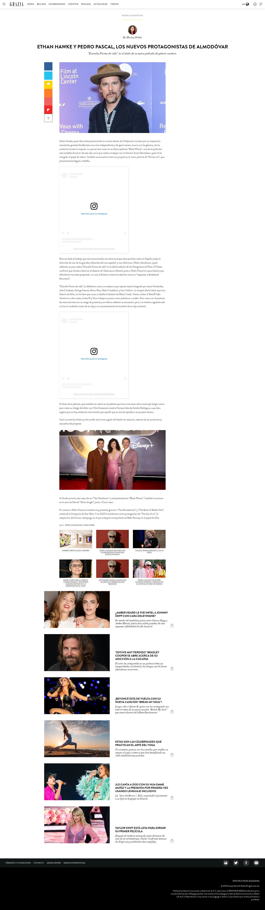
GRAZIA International (74, 862)
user (255, 4)
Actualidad (101, 4)
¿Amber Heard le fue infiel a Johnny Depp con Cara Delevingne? (141, 614)
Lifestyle (73, 4)
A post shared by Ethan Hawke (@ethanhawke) (94, 249)
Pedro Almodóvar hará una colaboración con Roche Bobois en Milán (112, 552)
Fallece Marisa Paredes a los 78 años (149, 551)
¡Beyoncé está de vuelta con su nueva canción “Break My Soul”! (138, 700)
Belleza (41, 4)
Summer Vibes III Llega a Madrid (75, 550)
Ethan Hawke (89, 525)
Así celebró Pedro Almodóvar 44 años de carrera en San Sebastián (112, 582)
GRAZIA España (54, 862)
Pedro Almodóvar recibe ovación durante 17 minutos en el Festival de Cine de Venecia (149, 582)
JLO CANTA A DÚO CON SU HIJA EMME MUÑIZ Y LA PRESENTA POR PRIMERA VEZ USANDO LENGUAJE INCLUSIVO (141, 788)
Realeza (86, 4)
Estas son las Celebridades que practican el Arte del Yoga (138, 743)
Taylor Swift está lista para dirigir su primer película (140, 829)
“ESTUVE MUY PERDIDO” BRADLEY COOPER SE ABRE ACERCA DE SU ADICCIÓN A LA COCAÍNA (137, 655)
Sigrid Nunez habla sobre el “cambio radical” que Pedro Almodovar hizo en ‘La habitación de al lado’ (75, 583)
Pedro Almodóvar (132, 15)
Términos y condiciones (18, 862)
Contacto (38, 862)
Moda (30, 4)
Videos (114, 4)
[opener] (260, 4)
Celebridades (57, 4)
